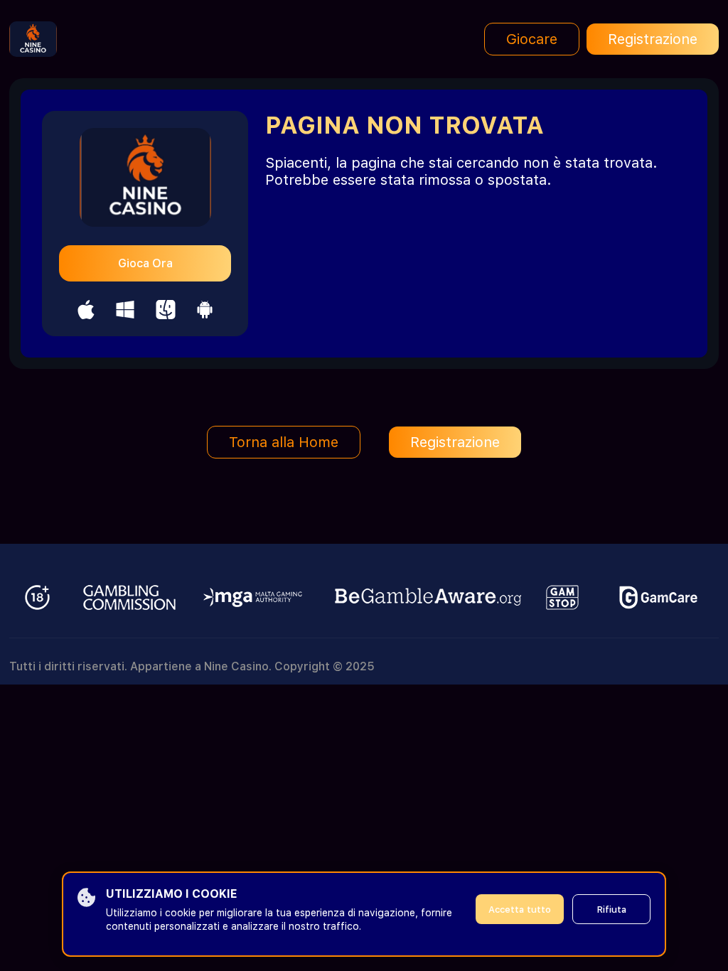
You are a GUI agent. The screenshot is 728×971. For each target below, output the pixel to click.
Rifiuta (611, 909)
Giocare (531, 39)
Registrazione (652, 39)
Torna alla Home (283, 442)
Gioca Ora (145, 263)
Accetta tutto (519, 909)
